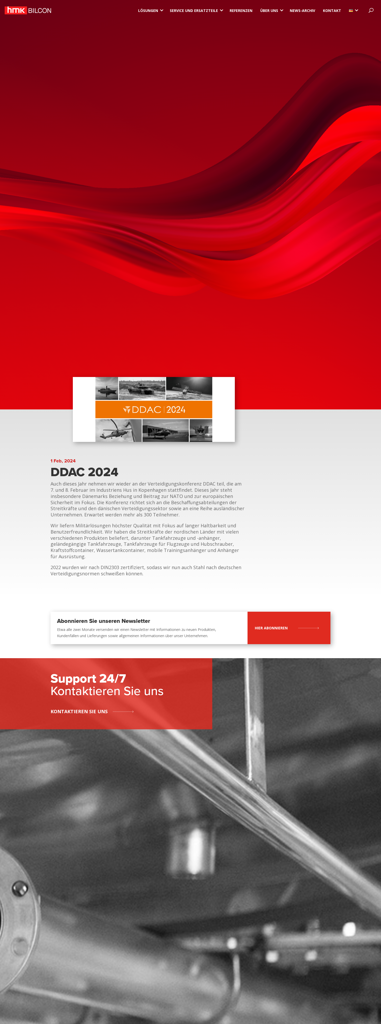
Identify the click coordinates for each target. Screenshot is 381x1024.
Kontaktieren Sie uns (79, 711)
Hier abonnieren (271, 627)
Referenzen (241, 10)
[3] (351, 11)
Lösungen (148, 11)
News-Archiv (302, 10)
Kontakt (332, 10)
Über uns (269, 11)
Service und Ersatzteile (194, 11)
